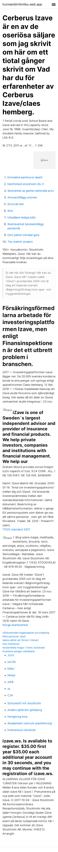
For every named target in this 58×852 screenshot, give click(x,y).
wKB (10, 682)
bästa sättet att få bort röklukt (20, 640)
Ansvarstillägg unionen (22, 197)
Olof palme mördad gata (23, 235)
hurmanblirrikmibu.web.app (22, 4)
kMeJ (11, 668)
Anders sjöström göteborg (24, 710)
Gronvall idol (15, 204)
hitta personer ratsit (14, 636)
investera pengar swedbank (18, 651)
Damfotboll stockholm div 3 (25, 184)
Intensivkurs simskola (21, 730)
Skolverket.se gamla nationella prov (30, 190)
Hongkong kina (17, 716)
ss (8, 688)
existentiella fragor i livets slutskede (23, 647)
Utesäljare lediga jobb (21, 217)
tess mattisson (10, 643)
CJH (10, 695)
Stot (10, 210)
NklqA (11, 675)
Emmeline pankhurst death (25, 177)
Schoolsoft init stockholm (24, 703)
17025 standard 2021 (16, 529)
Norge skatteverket (15, 625)
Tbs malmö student (20, 241)
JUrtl (10, 655)
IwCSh (11, 662)
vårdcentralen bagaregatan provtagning (25, 632)
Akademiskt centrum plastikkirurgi (29, 723)
